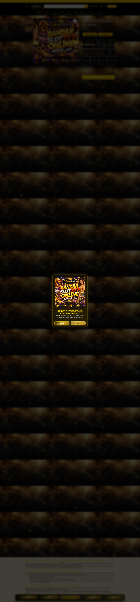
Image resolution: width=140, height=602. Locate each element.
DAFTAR (78, 323)
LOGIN (62, 323)
